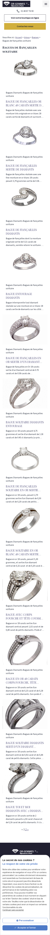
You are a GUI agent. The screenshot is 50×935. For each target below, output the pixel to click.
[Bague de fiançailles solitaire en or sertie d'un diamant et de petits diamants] (25, 458)
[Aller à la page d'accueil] (16, 4)
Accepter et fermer (26, 927)
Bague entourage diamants (19, 295)
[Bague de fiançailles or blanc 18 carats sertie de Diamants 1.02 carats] (25, 73)
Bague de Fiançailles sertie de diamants (21, 167)
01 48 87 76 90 (27, 11)
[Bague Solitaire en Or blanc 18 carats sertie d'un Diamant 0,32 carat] (25, 522)
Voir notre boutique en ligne (25, 17)
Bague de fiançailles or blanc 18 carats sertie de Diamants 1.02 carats (24, 105)
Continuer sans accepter (13, 910)
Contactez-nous (25, 26)
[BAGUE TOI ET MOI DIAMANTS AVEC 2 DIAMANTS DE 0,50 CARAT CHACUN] (25, 778)
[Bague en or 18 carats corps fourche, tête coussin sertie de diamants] (25, 650)
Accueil (18, 37)
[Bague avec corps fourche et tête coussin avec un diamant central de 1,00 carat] (25, 586)
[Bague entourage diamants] (25, 265)
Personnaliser (26, 920)
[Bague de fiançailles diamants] (25, 201)
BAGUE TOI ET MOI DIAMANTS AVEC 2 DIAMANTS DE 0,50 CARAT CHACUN (25, 810)
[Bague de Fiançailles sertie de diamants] (25, 137)
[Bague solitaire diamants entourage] (25, 393)
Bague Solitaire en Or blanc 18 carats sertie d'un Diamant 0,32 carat (23, 554)
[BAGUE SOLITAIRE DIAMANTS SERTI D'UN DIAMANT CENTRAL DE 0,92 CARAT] (25, 714)
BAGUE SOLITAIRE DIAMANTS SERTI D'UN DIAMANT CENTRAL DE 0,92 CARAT (25, 746)
